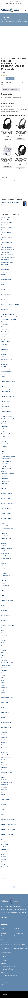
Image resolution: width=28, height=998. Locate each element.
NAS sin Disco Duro (5, 583)
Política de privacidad (18, 931)
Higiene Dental (4, 478)
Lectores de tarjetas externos (8, 528)
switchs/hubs (4, 767)
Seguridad (3, 717)
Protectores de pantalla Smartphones (10, 662)
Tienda (15, 938)
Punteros (3, 675)
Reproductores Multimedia (7, 697)
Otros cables (4, 598)
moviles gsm (4, 578)
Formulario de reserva (5, 948)
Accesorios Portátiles (6, 234)
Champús (3, 376)
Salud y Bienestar (5, 712)
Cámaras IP (3, 354)
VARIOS (3, 839)
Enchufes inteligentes (6, 436)
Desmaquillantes (5, 406)
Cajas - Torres (4, 344)
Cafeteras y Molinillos (6, 341)
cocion (2, 379)
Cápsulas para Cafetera (6, 359)
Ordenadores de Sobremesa (7, 593)
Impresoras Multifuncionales (7, 506)
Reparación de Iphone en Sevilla (20, 948)
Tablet (2, 769)
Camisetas (3, 356)
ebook (2, 428)
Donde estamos (17, 935)
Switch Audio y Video (6, 764)
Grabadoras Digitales (6, 468)
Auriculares (19, 82)
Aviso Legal (3, 933)
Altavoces (3, 282)
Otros (2, 595)
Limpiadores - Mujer (5, 535)
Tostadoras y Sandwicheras (7, 819)
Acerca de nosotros (5, 942)
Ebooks (2, 431)
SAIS (2, 710)
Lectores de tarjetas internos (8, 530)
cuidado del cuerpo (5, 401)
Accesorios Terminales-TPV (7, 249)
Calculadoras (4, 346)
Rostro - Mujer (4, 702)
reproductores (4, 695)
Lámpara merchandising (6, 521)
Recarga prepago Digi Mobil (19, 944)
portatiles (3, 647)
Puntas (2, 672)
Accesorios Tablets (5, 244)
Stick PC (3, 759)
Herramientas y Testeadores (7, 473)
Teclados (3, 794)
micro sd (3, 560)
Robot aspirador (5, 700)
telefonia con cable (5, 797)
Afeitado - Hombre (5, 267)
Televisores (3, 804)
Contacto (3, 935)
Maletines (3, 543)
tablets (2, 774)
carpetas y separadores (6, 371)
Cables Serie (4, 334)
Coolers (3, 394)
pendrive (3, 618)
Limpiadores (4, 533)
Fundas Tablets (4, 463)
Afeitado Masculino (5, 269)
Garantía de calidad (18, 942)
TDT (2, 792)
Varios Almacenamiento (6, 841)
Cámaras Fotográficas (6, 351)
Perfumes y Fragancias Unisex (8, 627)
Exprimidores (4, 446)
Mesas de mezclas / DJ (6, 558)
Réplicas (3, 692)
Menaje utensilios (5, 555)
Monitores (3, 573)
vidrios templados (5, 849)
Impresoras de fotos (6, 498)
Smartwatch (4, 742)
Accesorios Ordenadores (7, 232)
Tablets (3, 777)
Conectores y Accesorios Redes (8, 384)
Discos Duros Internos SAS (7, 418)
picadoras (3, 630)
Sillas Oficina (4, 725)
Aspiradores (4, 289)
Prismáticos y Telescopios (7, 657)
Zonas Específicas (5, 866)
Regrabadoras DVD (5, 687)
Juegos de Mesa (5, 511)
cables (2, 312)
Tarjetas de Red (4, 784)
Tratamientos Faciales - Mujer (8, 829)
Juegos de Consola (5, 508)
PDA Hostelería (4, 610)
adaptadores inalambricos (7, 262)
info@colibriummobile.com (8, 969)
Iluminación (3, 491)
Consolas (3, 386)
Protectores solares (5, 665)
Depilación (3, 404)
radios (2, 680)
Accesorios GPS (5, 219)
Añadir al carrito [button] (7, 139)
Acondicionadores (5, 259)
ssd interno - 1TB (5, 754)
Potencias (3, 652)
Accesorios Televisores (6, 247)
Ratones (3, 682)
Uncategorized (4, 836)
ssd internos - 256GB (6, 757)
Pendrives (3, 620)
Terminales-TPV (5, 807)
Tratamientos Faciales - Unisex (8, 832)
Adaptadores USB (5, 264)
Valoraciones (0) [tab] (14, 89)
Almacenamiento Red (6, 279)
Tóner (2, 814)
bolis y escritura (4, 309)
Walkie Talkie (4, 856)
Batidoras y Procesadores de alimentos (10, 304)
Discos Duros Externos (6, 414)
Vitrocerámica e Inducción (7, 851)
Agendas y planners (5, 272)
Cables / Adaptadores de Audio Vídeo (10, 316)
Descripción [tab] (6, 89)
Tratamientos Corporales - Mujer (8, 824)
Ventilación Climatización (7, 846)
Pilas (2, 632)
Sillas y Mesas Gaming (6, 727)
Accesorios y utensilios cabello (8, 257)
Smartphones (4, 739)
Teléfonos (3, 802)
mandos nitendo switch (6, 548)
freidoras (3, 453)
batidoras (3, 302)
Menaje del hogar (5, 553)
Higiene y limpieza (5, 481)
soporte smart (4, 749)
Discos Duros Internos (6, 416)
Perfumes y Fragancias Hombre (8, 623)
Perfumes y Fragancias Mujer (7, 625)
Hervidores (3, 476)
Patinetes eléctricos (6, 608)
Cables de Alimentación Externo (8, 319)
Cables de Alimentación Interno (8, 321)
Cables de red (4, 329)
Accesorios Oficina (5, 229)
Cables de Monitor (5, 326)
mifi (2, 565)
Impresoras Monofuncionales (8, 503)
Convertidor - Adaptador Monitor (9, 389)
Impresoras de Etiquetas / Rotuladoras (10, 496)
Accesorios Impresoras (6, 222)
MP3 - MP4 (3, 580)
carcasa (3, 361)
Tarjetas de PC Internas (6, 782)
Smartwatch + (4, 744)
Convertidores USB (5, 391)
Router (2, 707)
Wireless (3, 864)
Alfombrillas (3, 274)
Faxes (2, 448)
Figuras (2, 451)
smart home (4, 732)
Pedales (3, 613)
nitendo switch (4, 588)
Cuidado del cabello (5, 399)
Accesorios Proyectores (6, 237)
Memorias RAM (4, 550)
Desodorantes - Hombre (6, 408)
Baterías (3, 299)
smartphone (4, 737)
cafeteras (3, 339)
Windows (3, 861)
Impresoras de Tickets (6, 501)
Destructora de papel (6, 411)
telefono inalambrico (6, 799)
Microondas (3, 563)
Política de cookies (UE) (18, 933)
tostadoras (3, 817)
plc (1, 645)
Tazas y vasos (4, 789)
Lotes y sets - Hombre (6, 540)
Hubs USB (3, 488)
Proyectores (4, 670)
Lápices (3, 523)
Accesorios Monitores (6, 224)
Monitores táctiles (5, 575)
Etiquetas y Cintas (5, 443)
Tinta (2, 812)
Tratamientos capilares (6, 822)
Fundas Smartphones (6, 461)
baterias (3, 297)
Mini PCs (3, 568)
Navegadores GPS (5, 585)
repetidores (4, 690)
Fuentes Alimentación (6, 458)
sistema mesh (4, 730)
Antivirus (3, 284)
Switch (2, 762)
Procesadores (4, 660)
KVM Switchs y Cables (6, 518)
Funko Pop (3, 466)
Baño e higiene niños (6, 294)
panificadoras (4, 603)
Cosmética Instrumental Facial (8, 396)
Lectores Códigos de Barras (7, 525)
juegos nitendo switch (6, 513)
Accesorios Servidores (6, 239)
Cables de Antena (5, 324)
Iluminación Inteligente (6, 493)
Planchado (3, 640)
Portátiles (3, 650)
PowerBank (3, 655)
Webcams (3, 859)
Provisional (3, 667)
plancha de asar (4, 637)
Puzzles (3, 677)
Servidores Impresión (6, 722)
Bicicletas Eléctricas (5, 306)
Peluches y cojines (5, 615)
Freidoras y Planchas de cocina (8, 456)
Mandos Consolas (5, 545)
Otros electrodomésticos (7, 600)
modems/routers (5, 570)
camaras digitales (5, 349)
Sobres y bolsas (4, 747)
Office (2, 590)
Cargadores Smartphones (7, 369)
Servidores (3, 720)
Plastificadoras (4, 642)
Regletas (3, 685)
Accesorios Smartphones (7, 242)
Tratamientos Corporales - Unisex (9, 827)
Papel (2, 605)
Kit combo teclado (5, 516)
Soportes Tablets (5, 752)
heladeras (3, 471)
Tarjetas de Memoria (6, 779)
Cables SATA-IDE (5, 331)
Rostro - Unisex (4, 705)
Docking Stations (5, 426)
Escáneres (3, 438)
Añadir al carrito (10, 78)
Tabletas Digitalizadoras (6, 772)
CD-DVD (3, 374)
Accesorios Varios (5, 252)
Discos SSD (3, 421)
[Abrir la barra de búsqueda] (14, 887)
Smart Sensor (4, 734)
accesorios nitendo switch (7, 227)
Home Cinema (4, 483)
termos (2, 809)
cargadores (3, 366)
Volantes (3, 854)
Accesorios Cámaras (6, 217)
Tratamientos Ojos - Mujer (7, 834)
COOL (2, 84)
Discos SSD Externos (6, 423)
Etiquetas (3, 441)
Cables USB (3, 336)
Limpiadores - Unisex (6, 538)
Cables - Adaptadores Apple (7, 314)
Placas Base (4, 635)
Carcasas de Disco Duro (6, 364)
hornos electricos (5, 486)
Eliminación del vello (5, 433)
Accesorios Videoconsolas (7, 254)
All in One (3, 277)
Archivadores (4, 287)
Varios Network (4, 844)
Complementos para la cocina (8, 381)
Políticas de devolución (5, 931)
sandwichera (4, 715)
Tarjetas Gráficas (5, 787)
